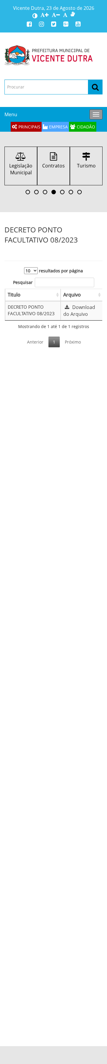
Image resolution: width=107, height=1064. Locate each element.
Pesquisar (23, 282)
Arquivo (72, 294)
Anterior (35, 342)
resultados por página (60, 271)
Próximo (73, 342)
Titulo (14, 294)
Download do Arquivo (79, 310)
